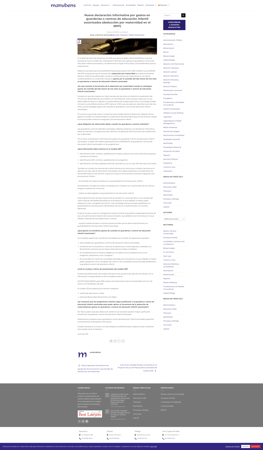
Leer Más (153, 446)
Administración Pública (172, 40)
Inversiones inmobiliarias (171, 402)
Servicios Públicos (170, 159)
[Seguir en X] (79, 421)
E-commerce (168, 252)
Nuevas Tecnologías (171, 131)
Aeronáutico (168, 44)
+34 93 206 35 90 (86, 438)
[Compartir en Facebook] (119, 341)
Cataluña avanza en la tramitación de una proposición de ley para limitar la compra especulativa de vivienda (120, 399)
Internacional (118, 5)
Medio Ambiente (170, 127)
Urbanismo (167, 171)
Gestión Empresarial (136, 35)
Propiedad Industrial (171, 139)
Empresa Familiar (170, 94)
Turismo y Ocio (169, 167)
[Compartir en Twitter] (115, 341)
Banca (165, 52)
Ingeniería (167, 117)
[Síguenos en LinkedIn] (87, 421)
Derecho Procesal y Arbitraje (171, 81)
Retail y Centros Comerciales (169, 232)
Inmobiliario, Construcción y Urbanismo (174, 243)
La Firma (87, 5)
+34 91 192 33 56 (114, 438)
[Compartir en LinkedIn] (111, 341)
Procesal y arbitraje (140, 410)
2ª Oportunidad (167, 406)
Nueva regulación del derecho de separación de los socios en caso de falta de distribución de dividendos (95, 369)
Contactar (149, 5)
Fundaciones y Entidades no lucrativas (173, 103)
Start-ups (167, 256)
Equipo (96, 5)
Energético (167, 98)
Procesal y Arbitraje (171, 199)
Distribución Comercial (172, 90)
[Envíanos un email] (83, 421)
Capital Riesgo (169, 60)
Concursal (167, 203)
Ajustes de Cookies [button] (232, 446)
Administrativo (169, 183)
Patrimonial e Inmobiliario (173, 135)
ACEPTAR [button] (245, 446)
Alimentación (168, 48)
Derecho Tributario (120, 35)
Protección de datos (171, 151)
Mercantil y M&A (169, 187)
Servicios (105, 5)
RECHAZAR (255, 446)
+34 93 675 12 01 (170, 438)
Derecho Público (170, 86)
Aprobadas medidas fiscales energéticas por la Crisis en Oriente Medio (120, 414)
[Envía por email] (123, 341)
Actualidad (131, 5)
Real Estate (168, 143)
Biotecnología (169, 56)
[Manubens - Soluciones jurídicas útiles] (63, 5)
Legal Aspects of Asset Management (172, 122)
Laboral (166, 207)
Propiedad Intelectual (172, 147)
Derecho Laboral (170, 72)
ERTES (163, 410)
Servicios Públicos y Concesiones (171, 265)
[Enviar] (183, 15)
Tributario (167, 191)
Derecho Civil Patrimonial (173, 64)
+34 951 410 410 (142, 438)
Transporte (167, 163)
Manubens (125, 32)
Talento (140, 5)
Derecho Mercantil (170, 76)
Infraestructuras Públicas (173, 113)
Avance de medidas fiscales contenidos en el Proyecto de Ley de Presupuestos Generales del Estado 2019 (137, 368)
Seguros (166, 155)
